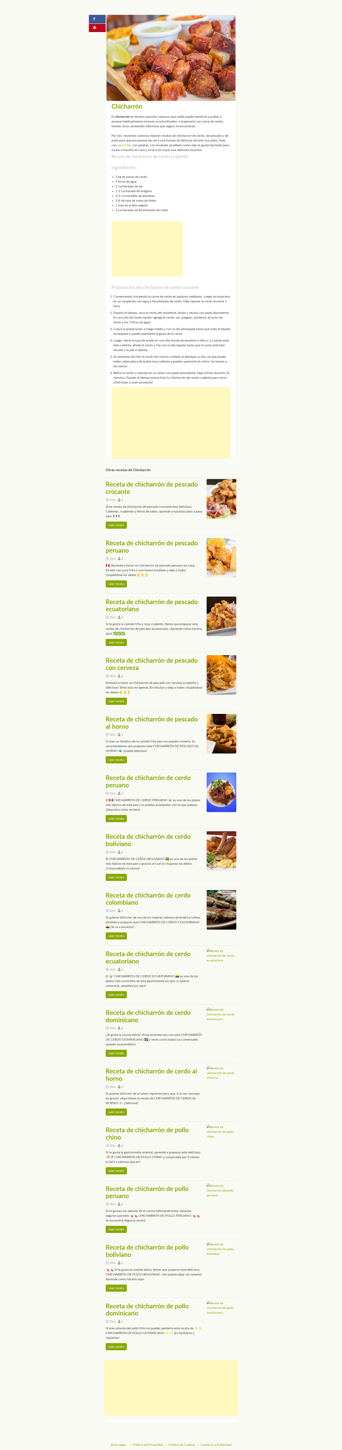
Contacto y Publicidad (215, 1444)
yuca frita (124, 145)
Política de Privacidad (148, 1444)
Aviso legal (118, 1444)
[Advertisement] (147, 249)
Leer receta (116, 525)
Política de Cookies (181, 1444)
